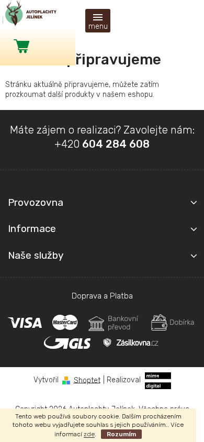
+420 (102, 144)
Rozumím (121, 434)
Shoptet (87, 379)
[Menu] (97, 20)
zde (89, 434)
